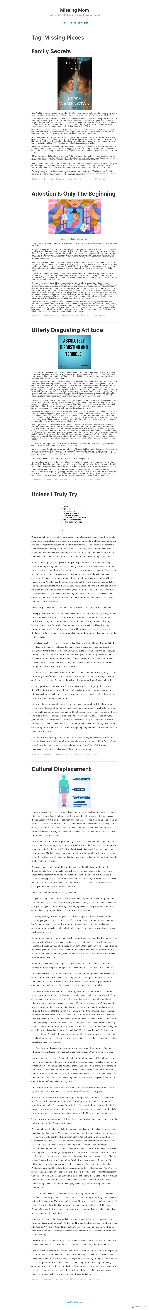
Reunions (49, 754)
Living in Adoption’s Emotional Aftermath (96, 243)
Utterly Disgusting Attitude (67, 330)
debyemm (37, 179)
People (112, 115)
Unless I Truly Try (54, 494)
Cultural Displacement (61, 769)
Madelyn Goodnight (79, 238)
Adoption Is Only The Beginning (73, 193)
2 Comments (62, 480)
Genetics (49, 179)
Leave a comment (65, 179)
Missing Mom (74, 10)
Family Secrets (51, 51)
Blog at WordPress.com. (74, 1302)
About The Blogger (79, 23)
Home (64, 23)
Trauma (49, 480)
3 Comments (63, 1279)
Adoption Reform (52, 315)
